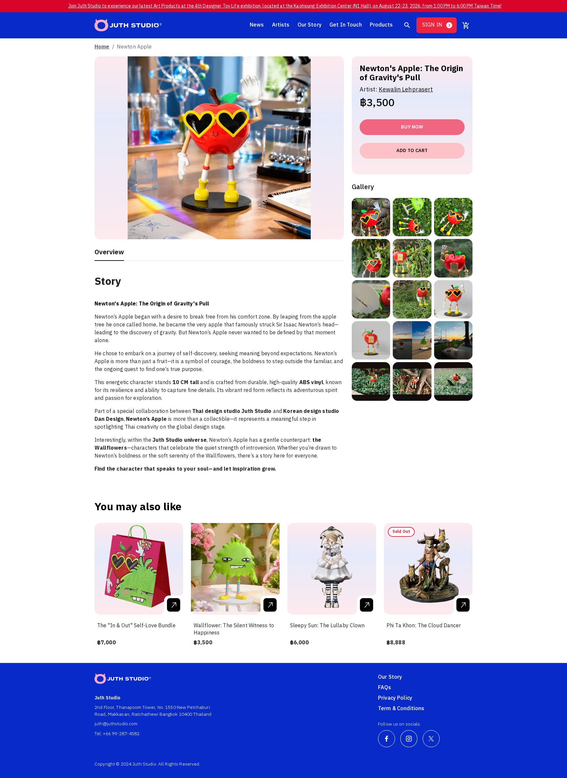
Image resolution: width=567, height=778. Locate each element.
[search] (407, 25)
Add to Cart (412, 150)
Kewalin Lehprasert (406, 90)
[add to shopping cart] (465, 25)
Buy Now (412, 127)
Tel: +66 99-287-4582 (116, 733)
